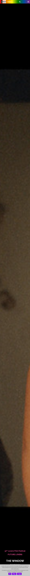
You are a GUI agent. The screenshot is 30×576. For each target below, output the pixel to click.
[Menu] (28, 2)
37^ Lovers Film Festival (15, 551)
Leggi (19, 573)
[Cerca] (19, 2)
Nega (14, 573)
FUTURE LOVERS (15, 554)
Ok (10, 573)
